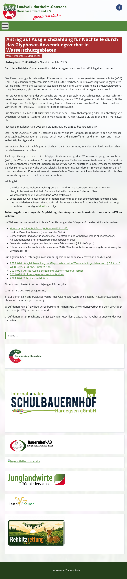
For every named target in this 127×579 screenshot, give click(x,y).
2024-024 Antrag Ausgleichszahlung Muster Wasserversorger (46, 270)
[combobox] (27, 335)
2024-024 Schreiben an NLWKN (29, 278)
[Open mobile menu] (5, 26)
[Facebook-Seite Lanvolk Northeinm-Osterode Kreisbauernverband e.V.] (119, 7)
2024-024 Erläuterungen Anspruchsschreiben (37, 274)
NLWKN (42, 206)
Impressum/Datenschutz (66, 570)
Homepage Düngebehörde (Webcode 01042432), (39, 228)
